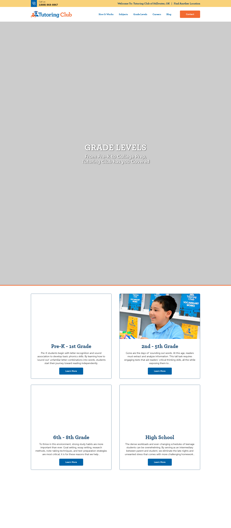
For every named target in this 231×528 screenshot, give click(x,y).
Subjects (123, 14)
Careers (157, 14)
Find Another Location (187, 3)
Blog (168, 14)
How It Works (106, 14)
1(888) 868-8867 (48, 4)
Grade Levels (140, 14)
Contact (190, 14)
